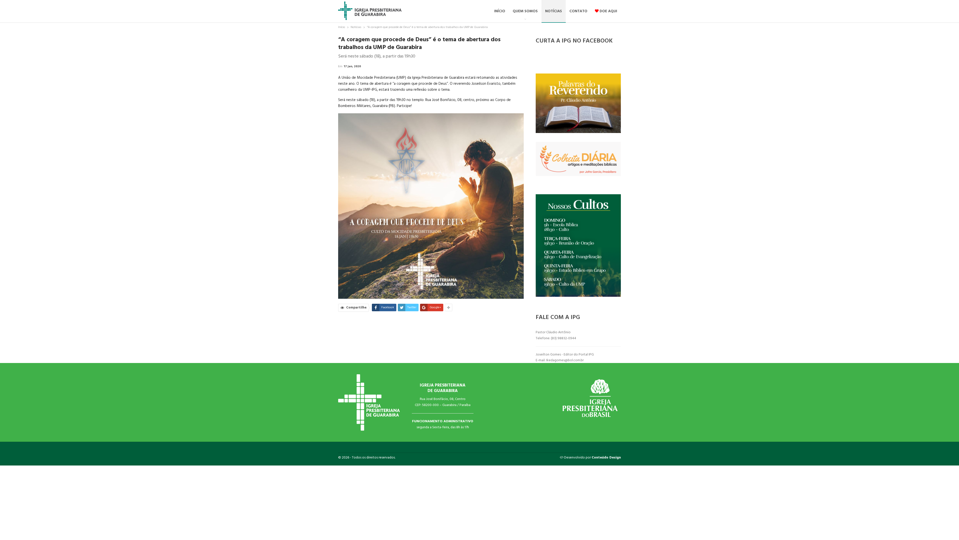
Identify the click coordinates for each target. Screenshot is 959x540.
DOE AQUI (608, 11)
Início (499, 11)
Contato (578, 11)
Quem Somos (525, 11)
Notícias (553, 11)
